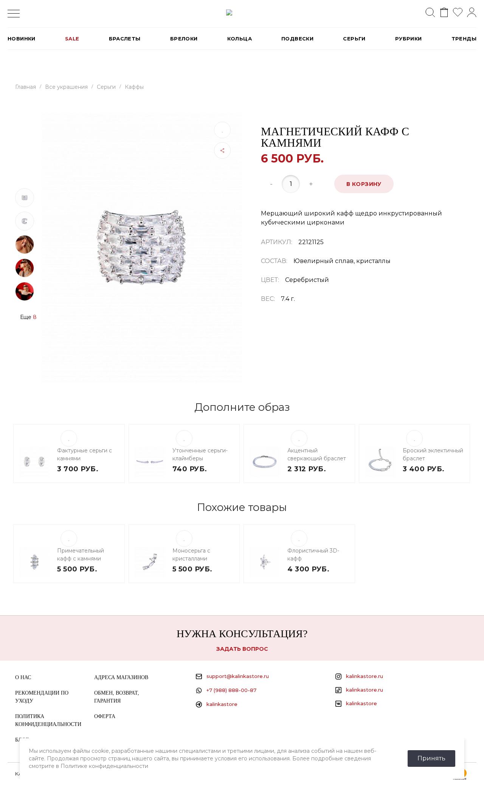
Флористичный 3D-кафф (313, 554)
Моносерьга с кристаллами (191, 554)
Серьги (354, 39)
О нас (23, 677)
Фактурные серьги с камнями (84, 454)
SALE (72, 39)
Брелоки (184, 39)
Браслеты (125, 39)
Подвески (297, 39)
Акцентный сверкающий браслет (316, 454)
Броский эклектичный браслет (433, 454)
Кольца (239, 39)
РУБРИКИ (408, 39)
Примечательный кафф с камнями (80, 554)
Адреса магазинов (121, 677)
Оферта (104, 716)
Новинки (22, 39)
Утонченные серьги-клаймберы (200, 454)
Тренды (463, 39)
